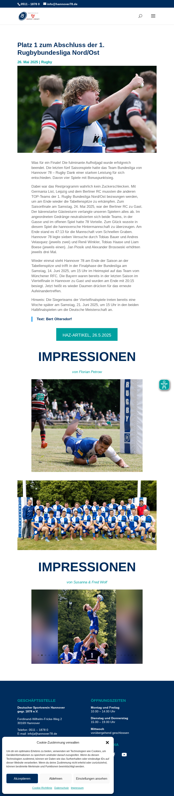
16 (92, 655)
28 (135, 655)
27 (132, 655)
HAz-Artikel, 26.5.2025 (87, 335)
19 (103, 655)
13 (107, 463)
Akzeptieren (22, 778)
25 (125, 655)
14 (110, 463)
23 (117, 655)
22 (114, 655)
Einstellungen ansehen (91, 778)
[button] (107, 742)
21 (110, 655)
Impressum (77, 787)
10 (96, 463)
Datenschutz (61, 787)
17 (96, 655)
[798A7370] (87, 663)
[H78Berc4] (87, 471)
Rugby (46, 62)
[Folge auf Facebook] (114, 754)
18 (99, 655)
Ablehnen (55, 778)
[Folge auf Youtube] (124, 754)
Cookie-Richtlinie (42, 787)
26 (128, 655)
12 (103, 463)
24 (121, 655)
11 (99, 463)
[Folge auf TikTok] (134, 754)
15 (89, 655)
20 (107, 655)
